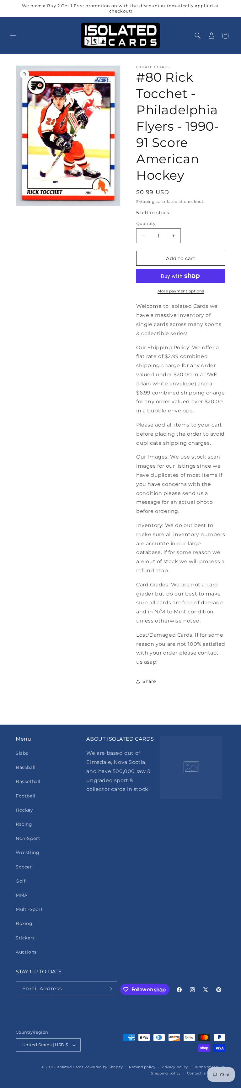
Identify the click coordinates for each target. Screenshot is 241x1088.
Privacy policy (175, 1067)
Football (25, 796)
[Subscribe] (110, 989)
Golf (20, 881)
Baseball (26, 767)
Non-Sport (28, 838)
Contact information (206, 1073)
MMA (22, 895)
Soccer (24, 867)
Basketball (28, 781)
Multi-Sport (29, 909)
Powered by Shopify (103, 1067)
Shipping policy (166, 1073)
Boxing (24, 923)
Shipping (145, 201)
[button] (13, 35)
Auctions (26, 952)
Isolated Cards (71, 1067)
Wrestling (27, 852)
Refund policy (142, 1067)
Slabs (22, 753)
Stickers (25, 938)
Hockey (24, 810)
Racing (24, 824)
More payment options (181, 291)
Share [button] (149, 681)
